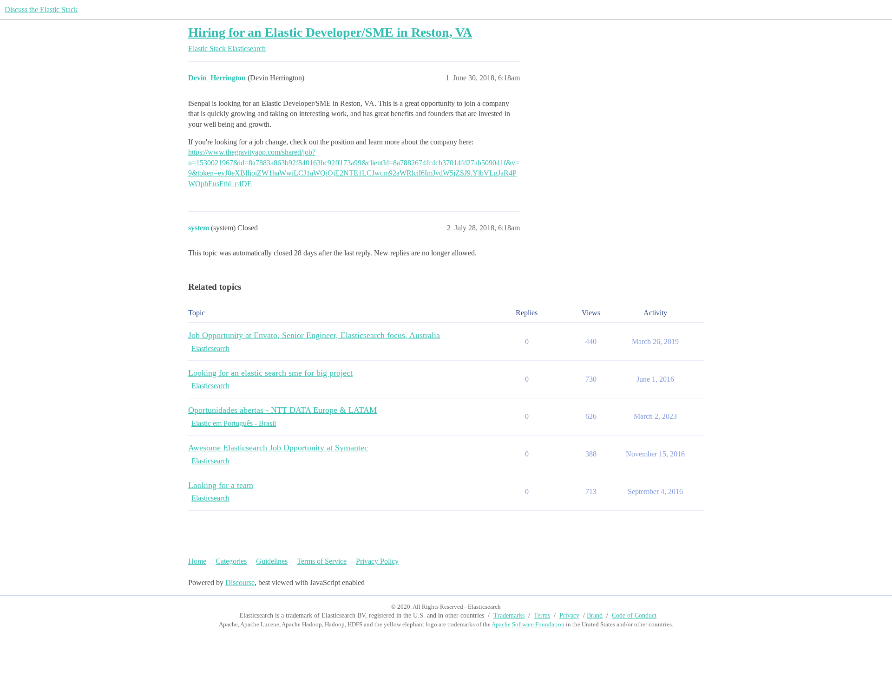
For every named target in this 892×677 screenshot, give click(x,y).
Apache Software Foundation (528, 624)
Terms (542, 615)
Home (197, 561)
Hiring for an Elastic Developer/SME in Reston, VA (330, 32)
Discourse (240, 582)
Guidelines (272, 561)
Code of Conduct (634, 615)
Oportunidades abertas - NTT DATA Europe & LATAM (282, 410)
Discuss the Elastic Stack (41, 9)
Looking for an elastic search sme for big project (270, 373)
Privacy (569, 615)
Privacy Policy (377, 561)
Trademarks (509, 615)
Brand (595, 615)
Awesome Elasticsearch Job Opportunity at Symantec (278, 447)
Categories (231, 561)
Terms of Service (322, 561)
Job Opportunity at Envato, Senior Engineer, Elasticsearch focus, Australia (314, 335)
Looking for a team (220, 485)
